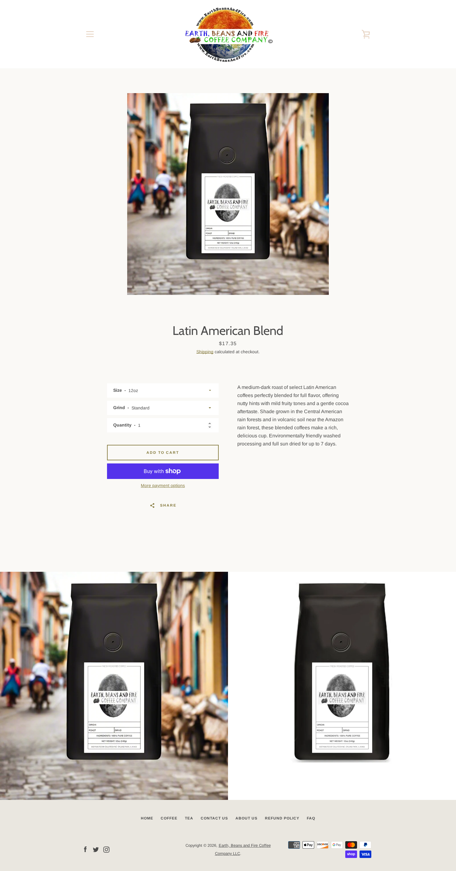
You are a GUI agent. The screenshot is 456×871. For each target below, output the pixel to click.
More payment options (163, 485)
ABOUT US (246, 818)
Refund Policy (282, 818)
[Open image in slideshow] (228, 194)
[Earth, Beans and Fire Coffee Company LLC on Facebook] (85, 849)
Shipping (204, 351)
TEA (189, 818)
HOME (147, 818)
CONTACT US (214, 818)
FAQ (311, 818)
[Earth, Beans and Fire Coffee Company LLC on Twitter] (96, 849)
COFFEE (169, 818)
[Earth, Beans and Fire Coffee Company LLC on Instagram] (106, 849)
